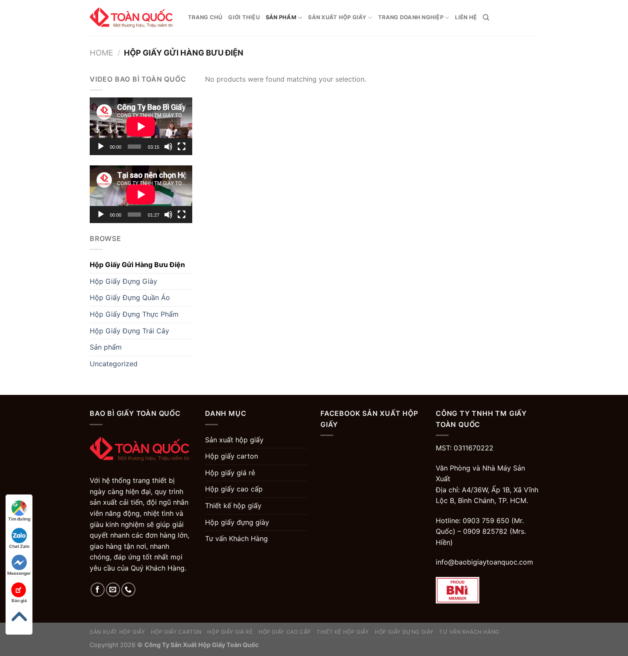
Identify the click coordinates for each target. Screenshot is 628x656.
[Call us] (128, 589)
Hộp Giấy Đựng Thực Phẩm (134, 314)
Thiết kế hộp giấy (233, 505)
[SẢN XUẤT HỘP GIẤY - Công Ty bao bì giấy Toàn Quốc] (132, 17)
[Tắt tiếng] (168, 146)
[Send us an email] (113, 589)
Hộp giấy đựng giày (237, 522)
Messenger (19, 573)
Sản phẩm (281, 17)
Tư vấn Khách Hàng (236, 538)
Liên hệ (466, 17)
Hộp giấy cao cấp (234, 489)
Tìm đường (19, 518)
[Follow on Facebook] (98, 589)
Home (101, 52)
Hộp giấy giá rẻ (230, 472)
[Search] (486, 17)
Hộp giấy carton (231, 456)
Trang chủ (205, 17)
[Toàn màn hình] (181, 146)
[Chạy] (101, 146)
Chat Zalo (19, 546)
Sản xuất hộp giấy (337, 17)
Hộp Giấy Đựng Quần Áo (130, 297)
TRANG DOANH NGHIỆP (410, 17)
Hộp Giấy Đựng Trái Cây (129, 331)
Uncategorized (114, 363)
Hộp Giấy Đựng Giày (123, 281)
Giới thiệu (244, 17)
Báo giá (19, 600)
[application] (141, 126)
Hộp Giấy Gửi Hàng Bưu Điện (137, 264)
